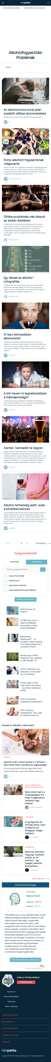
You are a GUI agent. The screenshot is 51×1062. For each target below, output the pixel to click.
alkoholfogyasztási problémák (16, 103)
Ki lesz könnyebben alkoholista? (17, 336)
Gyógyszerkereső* (10, 1028)
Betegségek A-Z (8, 1022)
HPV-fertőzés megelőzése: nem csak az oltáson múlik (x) (31, 713)
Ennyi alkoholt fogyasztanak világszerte (24, 162)
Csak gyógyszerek (16, 576)
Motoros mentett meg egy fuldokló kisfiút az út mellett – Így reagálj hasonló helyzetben (34, 858)
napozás (7, 757)
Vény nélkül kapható (17, 585)
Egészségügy (9, 210)
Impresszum (11, 992)
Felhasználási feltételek (11, 997)
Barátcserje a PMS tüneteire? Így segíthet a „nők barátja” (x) (31, 658)
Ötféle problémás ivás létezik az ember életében (24, 218)
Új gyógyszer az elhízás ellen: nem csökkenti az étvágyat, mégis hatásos (35, 827)
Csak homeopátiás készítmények (22, 590)
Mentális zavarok (11, 153)
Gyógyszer (14, 562)
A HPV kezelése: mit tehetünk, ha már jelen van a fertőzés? (30, 671)
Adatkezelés (11, 1001)
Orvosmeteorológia (11, 8)
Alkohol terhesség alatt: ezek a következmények (24, 507)
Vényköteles (14, 581)
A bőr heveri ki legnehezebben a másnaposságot (25, 395)
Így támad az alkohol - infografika (19, 279)
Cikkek (8, 67)
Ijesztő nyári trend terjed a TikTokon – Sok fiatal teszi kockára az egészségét (25, 763)
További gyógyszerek (25, 599)
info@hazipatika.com (37, 1056)
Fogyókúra (29, 817)
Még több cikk (38, 879)
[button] (25, 1015)
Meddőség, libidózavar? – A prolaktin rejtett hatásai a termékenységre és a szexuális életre (31, 642)
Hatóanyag (36, 562)
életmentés (29, 847)
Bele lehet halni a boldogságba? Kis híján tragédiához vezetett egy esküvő (35, 798)
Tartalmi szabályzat (11, 1006)
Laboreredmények (10, 1015)
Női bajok (7, 499)
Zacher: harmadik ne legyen (23, 448)
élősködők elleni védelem (34, 8)
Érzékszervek (9, 328)
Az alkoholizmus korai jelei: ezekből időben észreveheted (25, 111)
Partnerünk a (30, 969)
